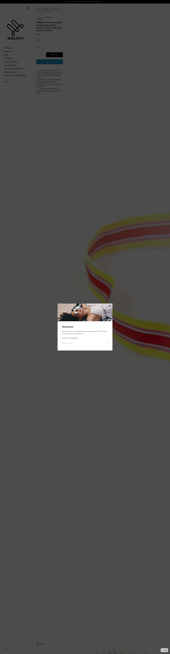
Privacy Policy (73, 338)
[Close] (109, 306)
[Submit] (107, 343)
